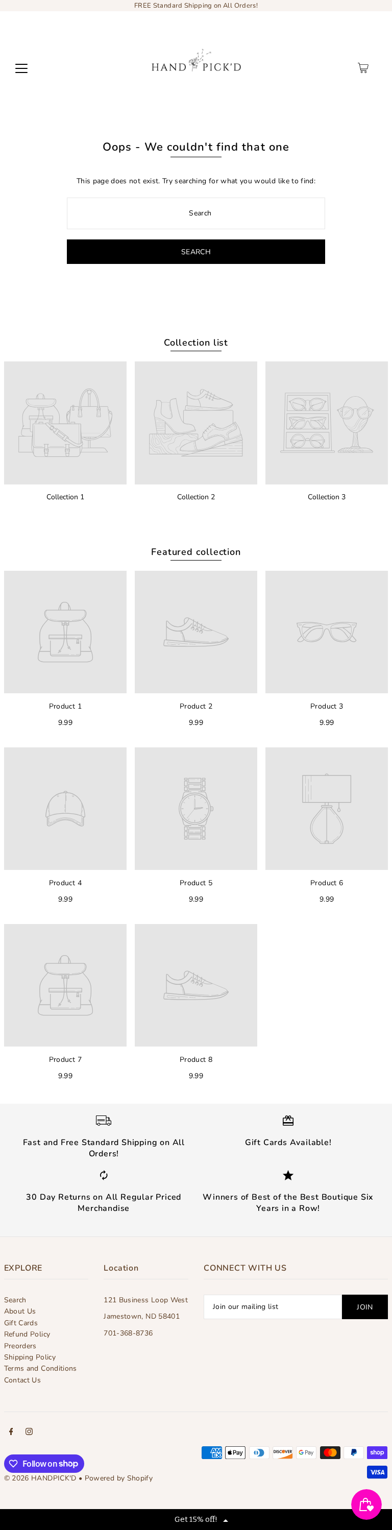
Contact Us (22, 1380)
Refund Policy (27, 1334)
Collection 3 (327, 497)
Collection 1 (65, 497)
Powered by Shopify (119, 1478)
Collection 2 (196, 497)
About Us (20, 1311)
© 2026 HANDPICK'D (40, 1478)
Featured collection (196, 552)
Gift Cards (21, 1323)
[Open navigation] (21, 68)
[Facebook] (11, 1433)
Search (15, 1300)
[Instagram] (29, 1433)
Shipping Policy (30, 1357)
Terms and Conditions (40, 1368)
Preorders (20, 1346)
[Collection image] (65, 422)
